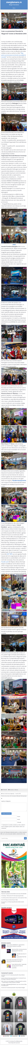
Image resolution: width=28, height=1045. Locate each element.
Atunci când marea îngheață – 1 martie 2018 (11, 793)
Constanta (11, 789)
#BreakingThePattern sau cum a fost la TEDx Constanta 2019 (14, 985)
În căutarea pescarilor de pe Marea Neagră (12, 975)
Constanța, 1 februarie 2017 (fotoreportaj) (10, 895)
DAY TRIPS (10, 554)
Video (14, 244)
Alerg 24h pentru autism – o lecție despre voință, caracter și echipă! (13, 982)
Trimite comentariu (6, 813)
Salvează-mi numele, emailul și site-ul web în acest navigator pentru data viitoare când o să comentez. (13, 826)
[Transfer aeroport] (14, 938)
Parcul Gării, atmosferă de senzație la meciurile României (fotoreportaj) (14, 960)
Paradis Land (5, 562)
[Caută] (25, 838)
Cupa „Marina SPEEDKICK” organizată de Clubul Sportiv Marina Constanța (15, 945)
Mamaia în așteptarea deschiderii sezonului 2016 (12, 893)
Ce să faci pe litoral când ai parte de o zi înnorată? (12, 897)
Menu (14, 8)
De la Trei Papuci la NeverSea (7, 899)
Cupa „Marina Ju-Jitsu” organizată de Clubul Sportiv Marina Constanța (19, 966)
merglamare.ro (14, 2)
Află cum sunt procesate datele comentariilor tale (12, 834)
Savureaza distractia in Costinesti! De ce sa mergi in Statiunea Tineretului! (13, 978)
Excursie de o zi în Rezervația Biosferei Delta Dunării (12, 902)
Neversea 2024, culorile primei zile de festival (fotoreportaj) (19, 950)
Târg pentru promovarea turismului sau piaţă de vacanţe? (13, 55)
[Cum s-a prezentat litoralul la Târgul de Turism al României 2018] (14, 21)
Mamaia (16, 789)
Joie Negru (3, 984)
